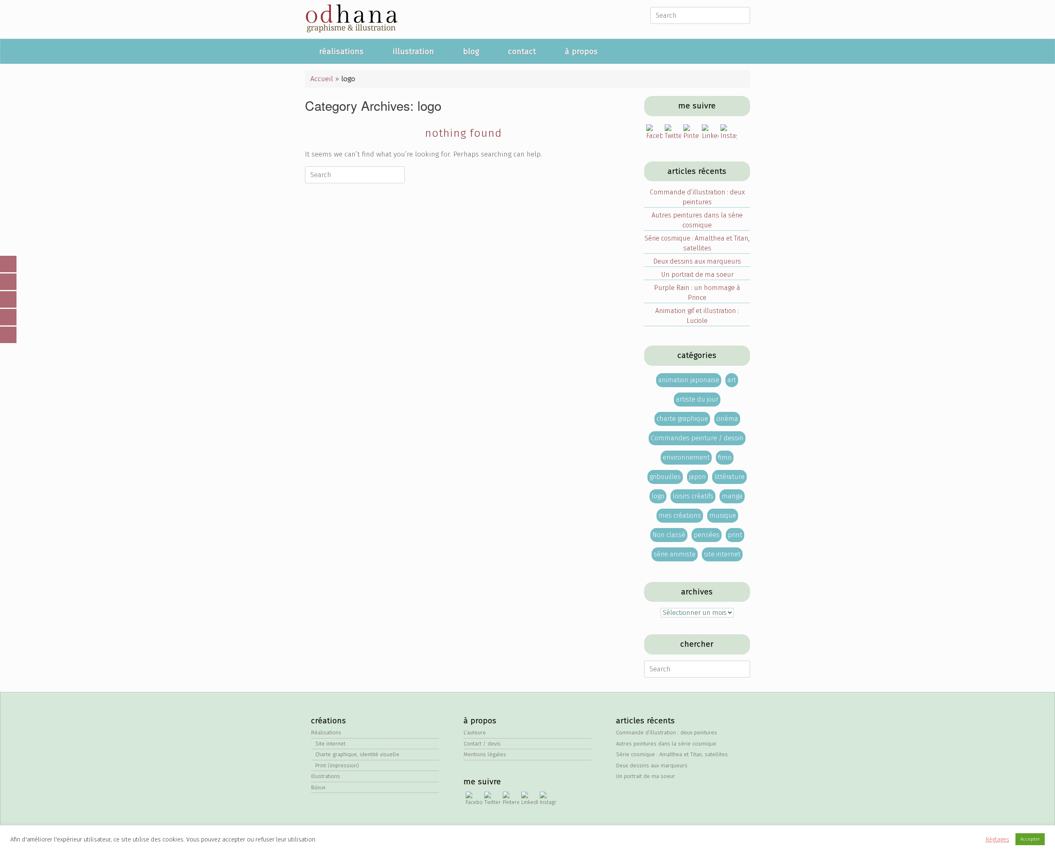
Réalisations (341, 51)
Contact (522, 51)
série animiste (675, 554)
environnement (686, 457)
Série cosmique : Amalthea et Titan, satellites (697, 243)
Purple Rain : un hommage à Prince (697, 292)
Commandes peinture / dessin (697, 438)
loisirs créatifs (693, 496)
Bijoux (318, 787)
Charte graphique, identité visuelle (357, 754)
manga (732, 496)
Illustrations (325, 776)
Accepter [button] (1030, 839)
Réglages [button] (997, 839)
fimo (724, 457)
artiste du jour (697, 399)
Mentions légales (485, 754)
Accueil (321, 79)
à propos (581, 51)
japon (697, 477)
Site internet (330, 744)
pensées (707, 535)
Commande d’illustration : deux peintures (697, 197)
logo (658, 496)
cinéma (727, 419)
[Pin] (8, 299)
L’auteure (475, 732)
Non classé (668, 535)
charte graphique (682, 419)
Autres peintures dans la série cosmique (697, 220)
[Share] (8, 264)
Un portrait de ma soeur (697, 274)
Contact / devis (482, 744)
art (731, 380)
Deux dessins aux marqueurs (697, 261)
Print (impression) (337, 765)
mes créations (680, 515)
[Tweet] (8, 335)
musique (722, 515)
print (735, 535)
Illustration (413, 51)
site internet (722, 554)
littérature (729, 477)
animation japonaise (688, 380)
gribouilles (665, 477)
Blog (471, 51)
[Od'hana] (351, 19)
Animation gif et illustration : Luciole (697, 316)
